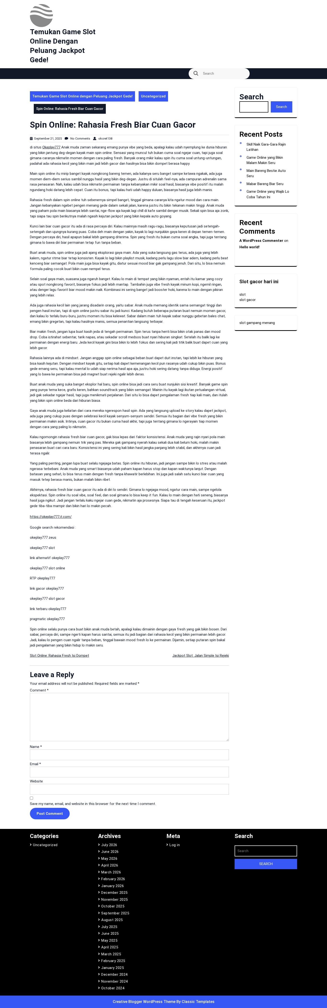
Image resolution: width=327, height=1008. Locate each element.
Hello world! (249, 247)
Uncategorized (153, 96)
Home (37, 98)
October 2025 (112, 906)
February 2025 (113, 961)
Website (36, 781)
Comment (39, 690)
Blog (36, 84)
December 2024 (114, 974)
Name (36, 747)
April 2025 (109, 947)
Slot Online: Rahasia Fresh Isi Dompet (59, 655)
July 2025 (109, 927)
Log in (174, 845)
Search (251, 96)
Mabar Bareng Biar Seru (265, 184)
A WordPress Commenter (261, 240)
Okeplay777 (51, 147)
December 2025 (114, 892)
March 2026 (111, 872)
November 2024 (114, 981)
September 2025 (115, 913)
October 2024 (112, 988)
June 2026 (110, 851)
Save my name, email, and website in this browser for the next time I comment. (93, 804)
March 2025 (111, 954)
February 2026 (113, 879)
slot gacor (247, 300)
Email (35, 764)
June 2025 (110, 933)
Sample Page (43, 111)
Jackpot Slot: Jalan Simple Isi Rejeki (200, 655)
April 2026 (109, 865)
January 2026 (112, 886)
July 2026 (109, 845)
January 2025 (112, 968)
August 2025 (112, 920)
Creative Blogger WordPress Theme (144, 1001)
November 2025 (114, 899)
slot (242, 294)
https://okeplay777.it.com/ (51, 517)
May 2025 (109, 940)
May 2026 (109, 858)
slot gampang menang (257, 323)
